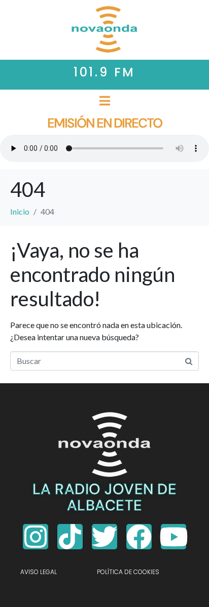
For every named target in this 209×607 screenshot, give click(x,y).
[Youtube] (173, 536)
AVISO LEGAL (38, 572)
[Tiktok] (70, 536)
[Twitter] (104, 536)
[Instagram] (35, 536)
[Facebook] (139, 536)
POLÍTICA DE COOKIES (128, 572)
